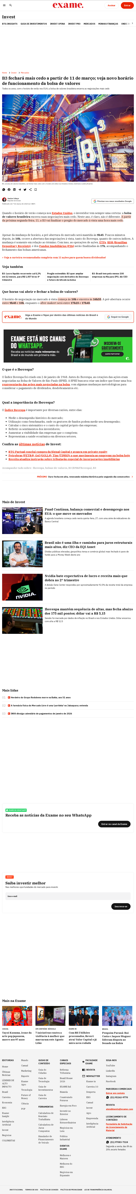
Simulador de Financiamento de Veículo (46, 1139)
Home (4, 73)
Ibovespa (38, 467)
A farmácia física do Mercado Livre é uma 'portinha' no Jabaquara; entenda (49, 705)
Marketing (26, 1071)
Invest (8, 17)
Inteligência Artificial (8, 1123)
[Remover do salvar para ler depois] (35, 189)
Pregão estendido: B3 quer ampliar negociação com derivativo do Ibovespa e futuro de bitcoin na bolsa (67, 276)
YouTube (110, 1065)
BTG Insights (9, 23)
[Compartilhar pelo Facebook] (9, 189)
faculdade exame (91, 1062)
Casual (24, 1065)
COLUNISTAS (8, 1140)
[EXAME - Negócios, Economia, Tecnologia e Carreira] (68, 5)
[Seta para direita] (129, 23)
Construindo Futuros (66, 1099)
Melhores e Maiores (65, 1157)
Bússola (52, 1029)
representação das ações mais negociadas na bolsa (36, 384)
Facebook (111, 1081)
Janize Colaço (13, 198)
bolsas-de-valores (56, 467)
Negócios (6, 1135)
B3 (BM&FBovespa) (80, 467)
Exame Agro (24, 1083)
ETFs (102, 242)
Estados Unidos (62, 213)
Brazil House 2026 (66, 1080)
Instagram (111, 1076)
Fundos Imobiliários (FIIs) (56, 246)
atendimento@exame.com (119, 1109)
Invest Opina (57, 23)
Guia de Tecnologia (43, 1080)
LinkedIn (110, 1071)
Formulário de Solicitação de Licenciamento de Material (119, 1127)
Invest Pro (74, 23)
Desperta (90, 1092)
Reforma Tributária (65, 1071)
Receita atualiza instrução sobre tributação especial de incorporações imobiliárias (64, 459)
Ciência (25, 1103)
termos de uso (31, 1190)
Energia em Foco (68, 1105)
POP (23, 1109)
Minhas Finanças (108, 23)
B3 (94, 467)
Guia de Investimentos (34, 23)
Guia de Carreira (42, 1097)
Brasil (5, 1092)
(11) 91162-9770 (119, 1097)
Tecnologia (26, 1090)
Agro (88, 1113)
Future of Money (26, 1097)
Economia (7, 1102)
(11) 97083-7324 (119, 1142)
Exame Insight (5, 1115)
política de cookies (49, 1190)
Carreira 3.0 (92, 1086)
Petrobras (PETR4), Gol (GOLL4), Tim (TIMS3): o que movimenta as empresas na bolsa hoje (69, 455)
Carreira (6, 1097)
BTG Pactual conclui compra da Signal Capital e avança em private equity (57, 451)
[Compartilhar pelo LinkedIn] (14, 189)
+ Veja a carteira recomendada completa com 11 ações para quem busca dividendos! (54, 257)
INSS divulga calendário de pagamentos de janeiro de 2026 (41, 713)
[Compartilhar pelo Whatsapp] (3, 189)
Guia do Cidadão (42, 1071)
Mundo (24, 1060)
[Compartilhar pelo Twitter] (25, 189)
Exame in (91, 1081)
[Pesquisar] (10, 5)
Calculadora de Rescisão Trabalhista (46, 1116)
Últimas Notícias (6, 1073)
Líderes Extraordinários (68, 1121)
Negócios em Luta (66, 1129)
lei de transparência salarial (98, 1190)
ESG (4, 1107)
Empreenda (92, 1118)
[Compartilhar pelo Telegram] (19, 189)
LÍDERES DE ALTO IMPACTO (8, 1083)
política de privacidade (71, 1190)
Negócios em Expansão (66, 1174)
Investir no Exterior (65, 1112)
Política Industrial (65, 1138)
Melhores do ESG (66, 1165)
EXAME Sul (65, 1086)
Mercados (89, 23)
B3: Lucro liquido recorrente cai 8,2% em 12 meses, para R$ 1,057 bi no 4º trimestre (21, 276)
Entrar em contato (115, 1093)
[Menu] (4, 5)
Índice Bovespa (15, 410)
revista (90, 1069)
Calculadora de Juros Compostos (46, 1127)
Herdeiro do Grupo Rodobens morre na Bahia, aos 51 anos (41, 697)
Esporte (25, 1076)
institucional (16, 1190)
